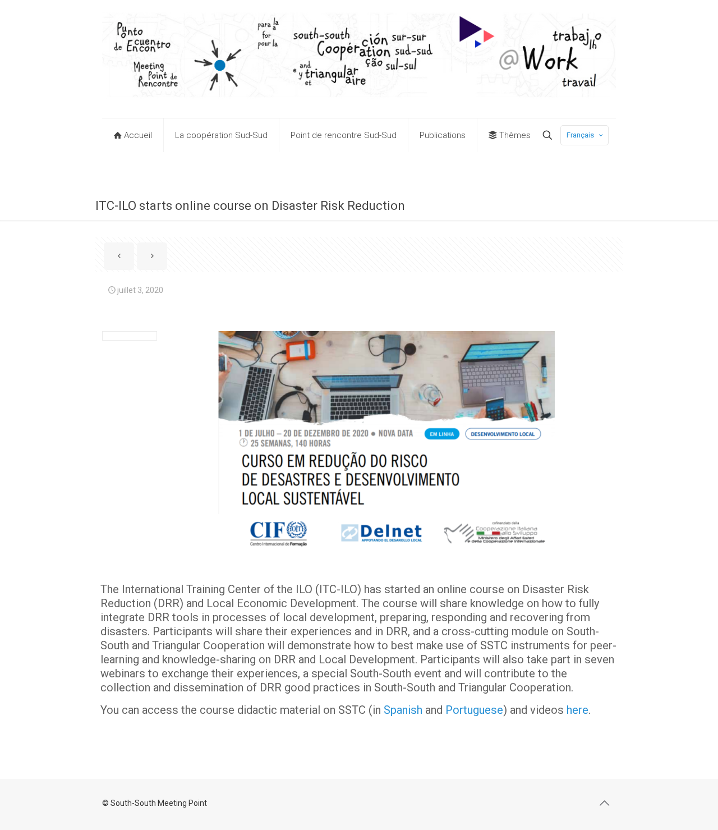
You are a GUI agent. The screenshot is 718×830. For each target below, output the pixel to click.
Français (580, 135)
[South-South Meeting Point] (359, 59)
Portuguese (474, 710)
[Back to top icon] (604, 803)
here (577, 710)
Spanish (403, 710)
